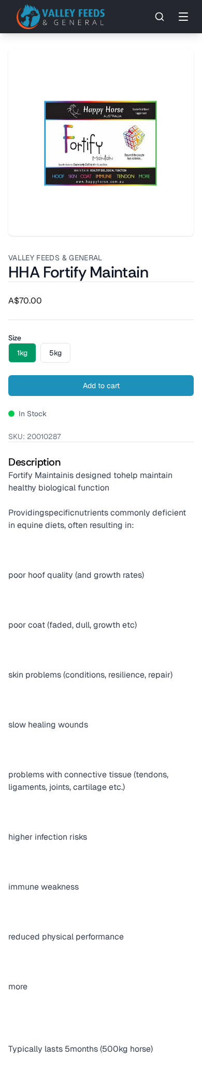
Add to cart (101, 385)
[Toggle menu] (183, 16)
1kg (22, 353)
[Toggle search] (159, 16)
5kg (55, 353)
